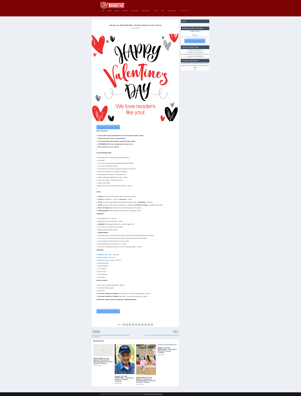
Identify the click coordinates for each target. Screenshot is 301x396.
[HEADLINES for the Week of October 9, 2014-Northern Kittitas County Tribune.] (146, 359)
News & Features (146, 10)
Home (103, 10)
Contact (155, 10)
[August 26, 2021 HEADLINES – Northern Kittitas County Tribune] (125, 359)
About (162, 10)
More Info (195, 35)
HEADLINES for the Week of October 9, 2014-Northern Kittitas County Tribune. (146, 379)
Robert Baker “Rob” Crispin (106, 260)
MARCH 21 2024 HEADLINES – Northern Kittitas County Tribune (167, 350)
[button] (190, 13)
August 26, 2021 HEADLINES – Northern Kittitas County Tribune (124, 378)
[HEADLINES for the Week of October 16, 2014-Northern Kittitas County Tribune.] (103, 350)
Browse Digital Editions (194, 41)
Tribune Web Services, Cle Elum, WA (153, 394)
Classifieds (109, 10)
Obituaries (125, 10)
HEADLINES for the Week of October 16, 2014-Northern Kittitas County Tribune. (103, 360)
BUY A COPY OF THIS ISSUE (108, 127)
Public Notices (134, 10)
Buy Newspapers (172, 10)
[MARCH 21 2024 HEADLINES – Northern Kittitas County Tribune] (167, 344)
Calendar (116, 10)
